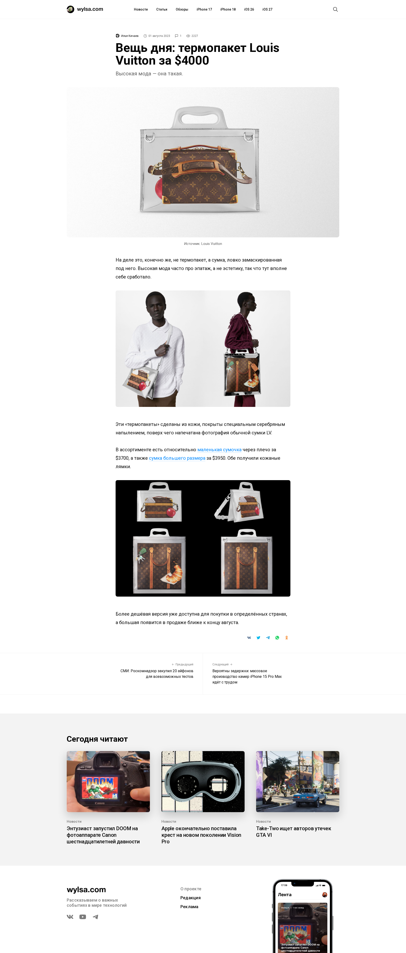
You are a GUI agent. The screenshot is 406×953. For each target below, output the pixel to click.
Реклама (189, 906)
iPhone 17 (204, 9)
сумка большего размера (177, 458)
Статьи (161, 9)
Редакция (190, 897)
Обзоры (182, 9)
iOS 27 (267, 9)
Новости (141, 9)
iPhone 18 (228, 9)
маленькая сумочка (219, 449)
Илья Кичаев (130, 36)
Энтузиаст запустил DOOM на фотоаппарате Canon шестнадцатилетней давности (103, 835)
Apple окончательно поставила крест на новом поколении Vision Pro (201, 835)
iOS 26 (249, 9)
